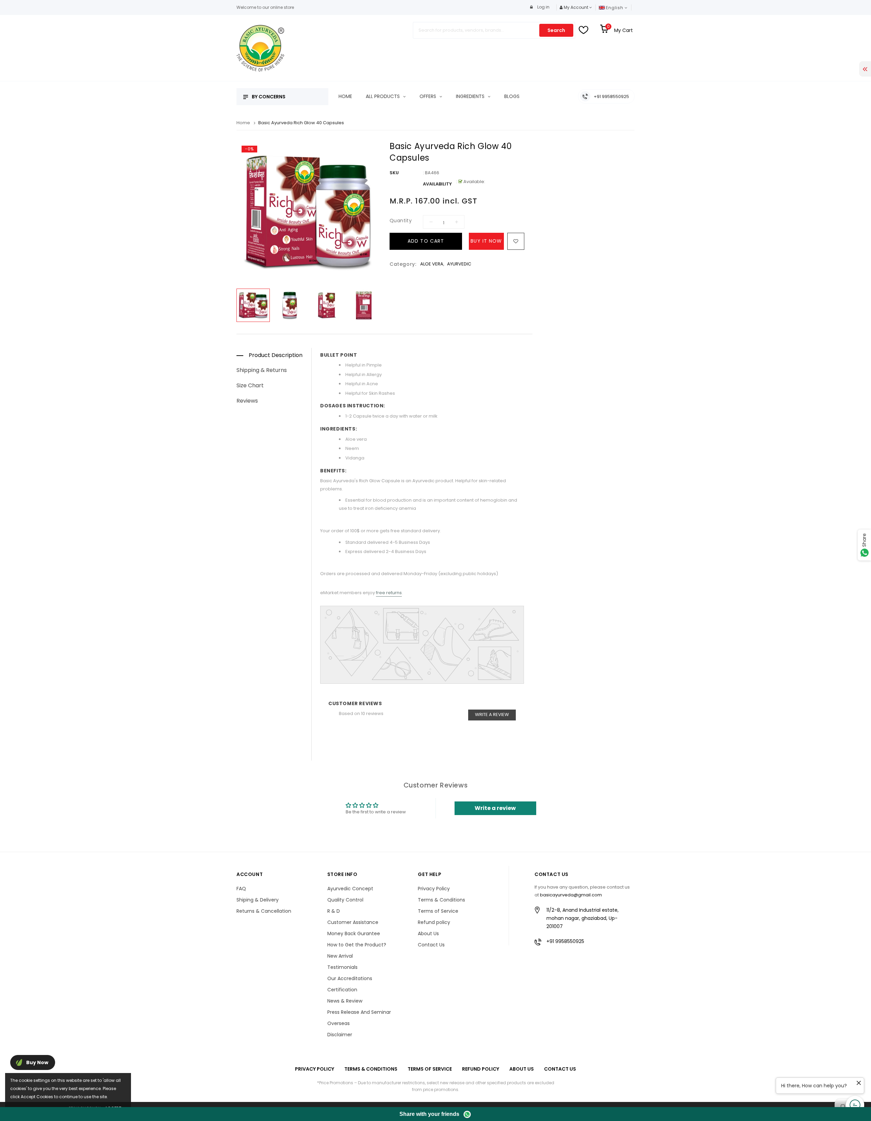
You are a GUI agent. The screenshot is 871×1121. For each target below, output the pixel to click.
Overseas (338, 1023)
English (615, 8)
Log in (542, 7)
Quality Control (345, 899)
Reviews (247, 401)
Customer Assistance (352, 922)
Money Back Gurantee (353, 933)
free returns (389, 592)
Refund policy (434, 922)
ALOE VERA (431, 264)
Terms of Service (438, 911)
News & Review (344, 1000)
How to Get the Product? (356, 944)
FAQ (241, 888)
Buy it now (486, 241)
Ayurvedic (459, 264)
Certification (342, 989)
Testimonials (342, 967)
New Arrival (340, 956)
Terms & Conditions (441, 899)
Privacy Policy (434, 888)
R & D (333, 911)
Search (556, 30)
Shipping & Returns (261, 370)
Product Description (275, 355)
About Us (428, 933)
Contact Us (431, 944)
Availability (437, 184)
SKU (394, 172)
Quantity (401, 220)
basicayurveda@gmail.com (571, 895)
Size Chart (250, 385)
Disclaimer (339, 1034)
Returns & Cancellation (263, 911)
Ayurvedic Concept (350, 888)
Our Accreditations (349, 978)
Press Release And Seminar (359, 1012)
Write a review (492, 714)
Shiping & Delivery (257, 899)
